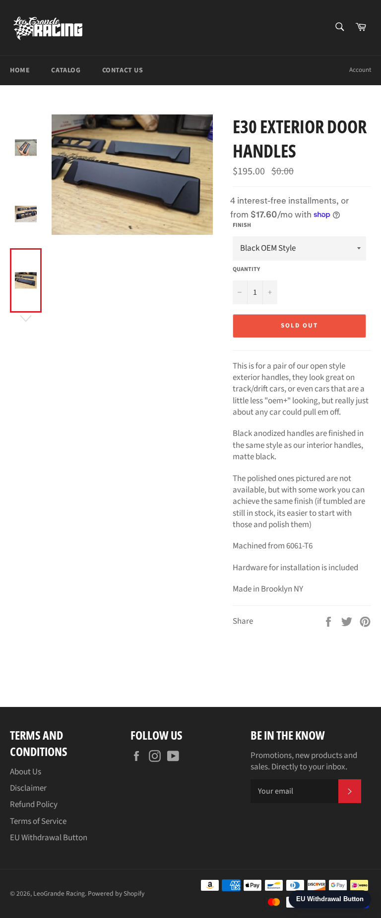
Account (360, 69)
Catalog (65, 70)
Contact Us (122, 70)
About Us (25, 772)
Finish (242, 225)
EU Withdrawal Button (48, 838)
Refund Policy (34, 804)
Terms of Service (38, 821)
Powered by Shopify (116, 893)
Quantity (246, 269)
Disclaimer (28, 788)
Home (20, 70)
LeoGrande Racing (59, 893)
